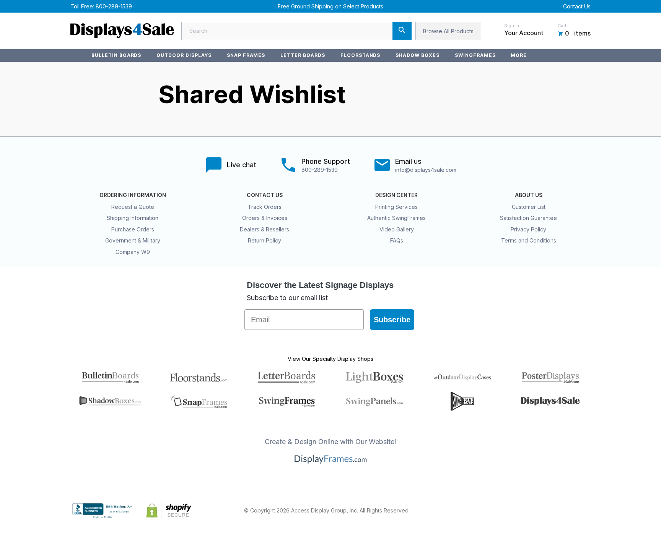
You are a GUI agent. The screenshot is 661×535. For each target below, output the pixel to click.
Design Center (396, 195)
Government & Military (132, 240)
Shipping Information (132, 218)
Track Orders (265, 207)
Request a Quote (132, 207)
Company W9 (133, 252)
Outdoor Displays (183, 55)
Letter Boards (302, 55)
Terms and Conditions (528, 240)
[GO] (402, 31)
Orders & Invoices (264, 218)
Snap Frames (246, 55)
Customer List (528, 207)
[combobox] (296, 31)
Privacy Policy (528, 229)
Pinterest (552, 510)
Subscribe (392, 319)
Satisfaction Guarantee (528, 218)
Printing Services (396, 207)
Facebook (518, 510)
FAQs (396, 240)
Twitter (535, 510)
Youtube (586, 510)
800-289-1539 (114, 6)
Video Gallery (396, 229)
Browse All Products (448, 31)
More (519, 55)
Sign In (511, 26)
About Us (528, 195)
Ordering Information (132, 195)
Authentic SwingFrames (396, 218)
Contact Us (577, 6)
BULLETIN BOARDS (116, 55)
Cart (562, 26)
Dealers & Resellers (264, 229)
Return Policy (264, 240)
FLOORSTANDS (360, 55)
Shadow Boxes (418, 55)
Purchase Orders (132, 229)
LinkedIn (569, 510)
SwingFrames (475, 55)
